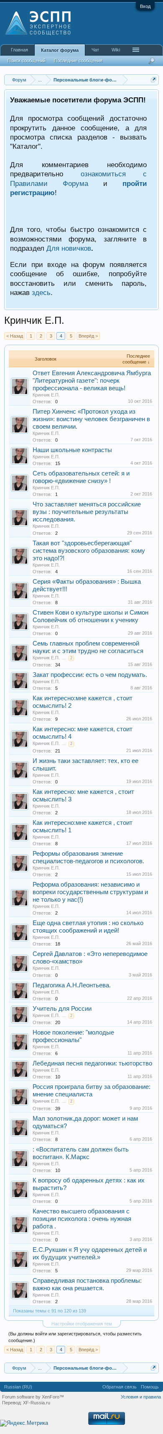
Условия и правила (141, 1396)
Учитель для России (62, 1008)
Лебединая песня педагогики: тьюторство (92, 1063)
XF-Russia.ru (36, 1402)
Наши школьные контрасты (72, 450)
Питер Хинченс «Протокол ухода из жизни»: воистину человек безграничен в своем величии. (91, 419)
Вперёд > (88, 335)
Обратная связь (119, 1386)
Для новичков (68, 248)
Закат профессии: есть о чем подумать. (90, 674)
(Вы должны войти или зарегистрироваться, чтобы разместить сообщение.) (75, 1337)
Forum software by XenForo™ (33, 1396)
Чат (95, 49)
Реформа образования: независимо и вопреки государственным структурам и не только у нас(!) (90, 892)
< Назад (14, 335)
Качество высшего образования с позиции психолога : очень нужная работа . (82, 1219)
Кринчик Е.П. (46, 394)
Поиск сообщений (27, 60)
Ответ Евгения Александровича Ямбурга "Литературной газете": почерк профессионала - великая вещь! (92, 381)
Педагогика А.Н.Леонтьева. (72, 985)
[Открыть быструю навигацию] (153, 79)
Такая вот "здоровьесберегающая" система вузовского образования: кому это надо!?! (89, 551)
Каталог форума (60, 50)
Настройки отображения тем (81, 1323)
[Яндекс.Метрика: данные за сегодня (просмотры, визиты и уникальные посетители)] (24, 1423)
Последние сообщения (78, 60)
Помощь (150, 1386)
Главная (19, 49)
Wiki (116, 49)
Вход (145, 6)
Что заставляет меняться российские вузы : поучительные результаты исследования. (87, 512)
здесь (41, 292)
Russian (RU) (18, 1386)
